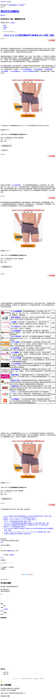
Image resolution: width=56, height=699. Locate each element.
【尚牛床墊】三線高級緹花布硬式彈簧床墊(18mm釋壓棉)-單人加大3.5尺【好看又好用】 (26, 525)
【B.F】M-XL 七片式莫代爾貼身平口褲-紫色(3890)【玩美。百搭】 (29, 35)
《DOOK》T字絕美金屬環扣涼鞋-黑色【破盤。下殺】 (17, 521)
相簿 (5, 25)
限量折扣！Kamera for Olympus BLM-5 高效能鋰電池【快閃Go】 (20, 518)
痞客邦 (8, 550)
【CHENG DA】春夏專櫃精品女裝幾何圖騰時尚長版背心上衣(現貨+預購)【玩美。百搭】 (27, 523)
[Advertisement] (28, 170)
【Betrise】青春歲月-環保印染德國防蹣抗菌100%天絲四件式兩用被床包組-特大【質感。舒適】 (28, 516)
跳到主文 (3, 15)
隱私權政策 (36, 678)
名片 (5, 29)
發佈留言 (3, 569)
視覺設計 (12, 554)
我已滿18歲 (3, 696)
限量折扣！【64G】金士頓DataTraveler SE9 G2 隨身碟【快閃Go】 (20, 519)
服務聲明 (42, 678)
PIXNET (17, 678)
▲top (2, 557)
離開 (8, 696)
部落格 (5, 27)
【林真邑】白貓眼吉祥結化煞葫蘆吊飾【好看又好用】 (18, 533)
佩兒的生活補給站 (10, 11)
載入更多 (3, 560)
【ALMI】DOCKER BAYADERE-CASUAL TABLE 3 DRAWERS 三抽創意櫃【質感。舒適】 (27, 532)
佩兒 (2, 542)
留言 (12, 550)
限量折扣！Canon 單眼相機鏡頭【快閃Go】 (15, 526)
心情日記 (12, 22)
